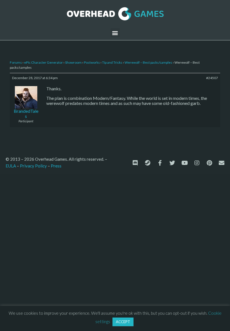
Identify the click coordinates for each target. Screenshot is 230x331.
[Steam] (147, 163)
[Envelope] (221, 163)
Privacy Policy (33, 165)
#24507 (212, 78)
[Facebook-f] (160, 163)
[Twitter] (172, 163)
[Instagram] (197, 163)
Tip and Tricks (112, 62)
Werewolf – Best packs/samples (148, 62)
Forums (16, 62)
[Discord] (135, 163)
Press (56, 165)
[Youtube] (184, 163)
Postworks (92, 62)
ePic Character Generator (43, 62)
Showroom (73, 62)
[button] (115, 32)
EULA (11, 165)
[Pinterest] (209, 163)
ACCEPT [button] (123, 321)
